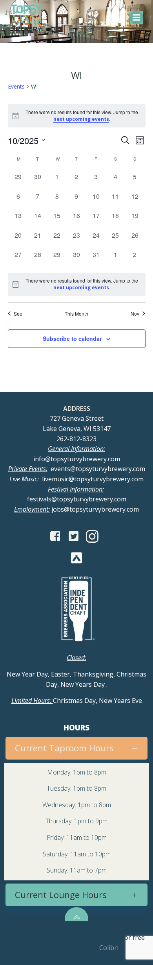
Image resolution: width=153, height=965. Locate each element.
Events (16, 86)
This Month (76, 314)
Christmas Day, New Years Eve (76, 700)
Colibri (108, 947)
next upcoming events (81, 119)
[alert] (77, 284)
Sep (18, 314)
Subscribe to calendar (72, 338)
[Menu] (136, 17)
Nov (135, 314)
